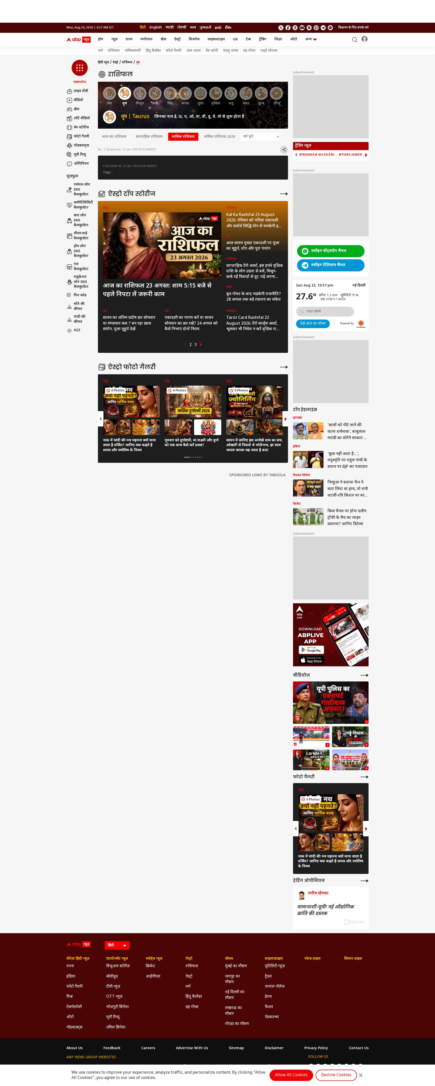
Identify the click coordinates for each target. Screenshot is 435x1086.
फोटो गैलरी (173, 51)
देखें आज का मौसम (313, 323)
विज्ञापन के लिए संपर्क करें (353, 28)
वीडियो (78, 100)
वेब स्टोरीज (81, 127)
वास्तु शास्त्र (230, 51)
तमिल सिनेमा (115, 1027)
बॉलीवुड (112, 976)
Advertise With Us (192, 1048)
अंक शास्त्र (193, 51)
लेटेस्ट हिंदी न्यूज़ (77, 959)
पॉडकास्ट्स (81, 145)
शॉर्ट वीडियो (82, 118)
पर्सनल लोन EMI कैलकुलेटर (82, 190)
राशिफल (114, 51)
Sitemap (236, 1048)
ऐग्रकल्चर (272, 1017)
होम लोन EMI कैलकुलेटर (81, 251)
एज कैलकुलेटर (81, 267)
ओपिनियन (81, 163)
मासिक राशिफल (183, 136)
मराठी (170, 27)
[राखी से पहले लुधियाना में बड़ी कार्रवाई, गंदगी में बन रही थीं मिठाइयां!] (311, 736)
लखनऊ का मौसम (233, 1011)
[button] (79, 72)
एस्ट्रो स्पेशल (269, 51)
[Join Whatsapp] (330, 28)
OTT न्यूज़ (114, 996)
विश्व (69, 996)
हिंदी (143, 27)
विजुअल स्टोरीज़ (118, 966)
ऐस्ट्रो (177, 39)
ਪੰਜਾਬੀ (181, 27)
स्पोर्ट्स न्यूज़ (154, 959)
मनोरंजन (146, 39)
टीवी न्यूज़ (113, 986)
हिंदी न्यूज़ (103, 63)
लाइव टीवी (81, 91)
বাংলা (193, 27)
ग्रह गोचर (249, 51)
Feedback (111, 1048)
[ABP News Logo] (79, 40)
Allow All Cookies (291, 1075)
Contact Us (359, 1048)
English (156, 27)
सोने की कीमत (79, 306)
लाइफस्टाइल (216, 39)
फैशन (269, 1007)
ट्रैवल (268, 976)
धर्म (100, 51)
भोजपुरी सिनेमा (117, 1007)
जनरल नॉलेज (275, 986)
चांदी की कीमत (79, 319)
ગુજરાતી (205, 27)
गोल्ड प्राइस (312, 959)
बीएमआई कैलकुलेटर (81, 236)
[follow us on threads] (295, 28)
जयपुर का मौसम (232, 979)
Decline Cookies (336, 1075)
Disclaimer (274, 1048)
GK (235, 39)
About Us (74, 1048)
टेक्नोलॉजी (74, 1007)
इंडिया (70, 976)
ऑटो (293, 39)
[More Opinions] (364, 881)
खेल (163, 39)
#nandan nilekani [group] (317, 155)
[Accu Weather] (361, 324)
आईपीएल (153, 976)
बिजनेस (194, 39)
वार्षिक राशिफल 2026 (219, 136)
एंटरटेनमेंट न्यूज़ (117, 959)
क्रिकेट (150, 966)
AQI (77, 330)
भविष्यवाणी (133, 51)
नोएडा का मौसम (237, 1024)
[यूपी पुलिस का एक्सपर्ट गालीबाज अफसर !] (331, 702)
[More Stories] (284, 194)
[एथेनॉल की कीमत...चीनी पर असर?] (311, 760)
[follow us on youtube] (302, 28)
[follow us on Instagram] (309, 28)
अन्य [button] (308, 39)
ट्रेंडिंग (262, 39)
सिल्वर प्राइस (353, 959)
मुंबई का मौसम (236, 966)
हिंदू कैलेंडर (153, 51)
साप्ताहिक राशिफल (149, 136)
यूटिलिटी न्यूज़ (275, 966)
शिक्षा (278, 39)
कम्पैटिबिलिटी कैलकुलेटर (83, 205)
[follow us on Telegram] (323, 28)
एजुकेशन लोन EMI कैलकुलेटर (81, 282)
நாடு (218, 27)
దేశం (228, 27)
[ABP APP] (311, 650)
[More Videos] (364, 675)
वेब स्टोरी (212, 51)
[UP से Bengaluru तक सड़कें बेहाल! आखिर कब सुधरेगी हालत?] (350, 736)
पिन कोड (80, 295)
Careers (148, 1048)
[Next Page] (201, 345)
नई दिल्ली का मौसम (234, 995)
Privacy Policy (316, 1048)
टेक (248, 39)
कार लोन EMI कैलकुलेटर (81, 220)
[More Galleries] (284, 367)
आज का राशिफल (114, 136)
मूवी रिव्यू (80, 154)
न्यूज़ (114, 39)
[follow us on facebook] (288, 28)
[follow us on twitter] (281, 28)
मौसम (229, 959)
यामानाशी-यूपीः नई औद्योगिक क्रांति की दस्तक (325, 910)
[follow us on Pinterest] (316, 28)
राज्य (129, 39)
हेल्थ (268, 996)
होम (100, 39)
